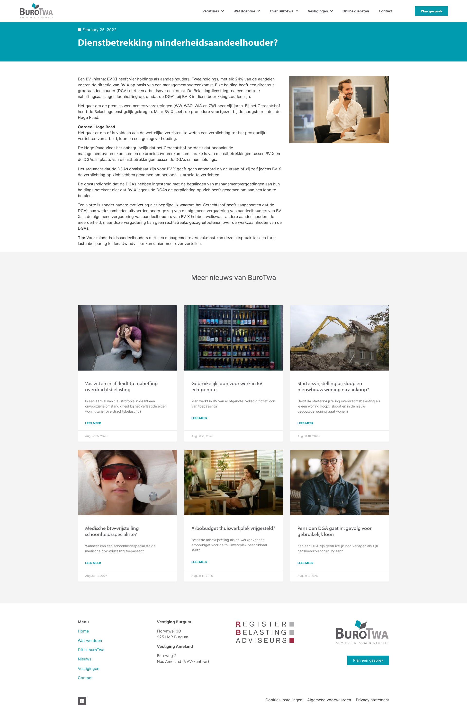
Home (83, 631)
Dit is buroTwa (91, 649)
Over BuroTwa (281, 11)
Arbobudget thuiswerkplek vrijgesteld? (233, 528)
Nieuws (84, 659)
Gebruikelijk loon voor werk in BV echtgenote (226, 386)
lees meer (93, 423)
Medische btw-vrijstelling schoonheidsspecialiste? (112, 531)
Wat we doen (90, 640)
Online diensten (355, 11)
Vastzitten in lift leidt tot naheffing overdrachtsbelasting (121, 386)
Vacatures (210, 11)
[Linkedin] (82, 701)
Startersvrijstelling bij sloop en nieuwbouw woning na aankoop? (333, 386)
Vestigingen (318, 11)
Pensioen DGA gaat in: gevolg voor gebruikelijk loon (334, 531)
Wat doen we (244, 11)
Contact (385, 11)
